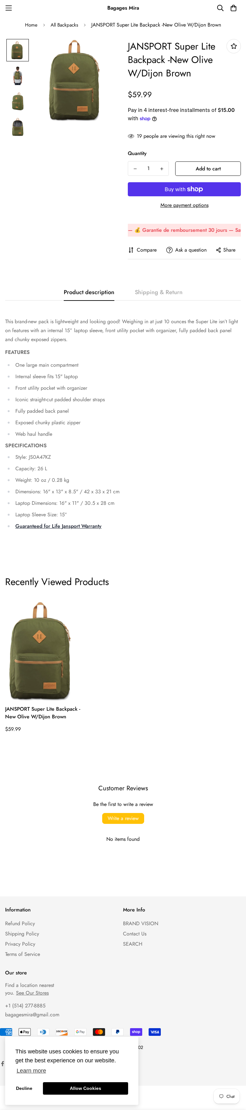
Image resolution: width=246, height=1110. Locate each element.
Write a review (123, 818)
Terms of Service (22, 954)
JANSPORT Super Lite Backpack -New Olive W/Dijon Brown (42, 712)
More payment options (184, 205)
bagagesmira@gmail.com (32, 1014)
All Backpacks (64, 24)
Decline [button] (24, 1088)
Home (31, 24)
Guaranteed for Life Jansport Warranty (58, 526)
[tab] (17, 352)
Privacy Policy (20, 944)
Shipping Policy (22, 933)
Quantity (137, 153)
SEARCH (132, 944)
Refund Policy (20, 923)
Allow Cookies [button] (85, 1088)
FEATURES (17, 352)
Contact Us (134, 933)
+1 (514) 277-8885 (25, 1005)
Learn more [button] (31, 1070)
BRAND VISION (140, 923)
